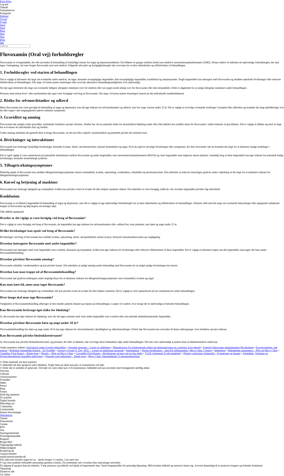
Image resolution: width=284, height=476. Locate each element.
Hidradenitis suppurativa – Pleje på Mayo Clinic (253, 350)
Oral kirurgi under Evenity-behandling (46, 347)
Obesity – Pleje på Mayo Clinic (57, 353)
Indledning (219, 350)
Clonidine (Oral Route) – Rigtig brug (19, 353)
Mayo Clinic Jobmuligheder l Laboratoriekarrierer (114, 356)
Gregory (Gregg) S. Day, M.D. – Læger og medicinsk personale (90, 350)
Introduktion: (133, 350)
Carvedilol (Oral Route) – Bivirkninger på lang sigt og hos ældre (109, 353)
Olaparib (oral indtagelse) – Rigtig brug (65, 356)
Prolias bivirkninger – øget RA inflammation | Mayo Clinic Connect (177, 350)
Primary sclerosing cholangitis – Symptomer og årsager (211, 353)
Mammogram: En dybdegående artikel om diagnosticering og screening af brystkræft (157, 347)
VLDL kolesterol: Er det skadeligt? (163, 353)
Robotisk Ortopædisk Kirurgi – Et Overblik (32, 350)
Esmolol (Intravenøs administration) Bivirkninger (228, 347)
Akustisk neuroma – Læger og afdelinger (89, 347)
